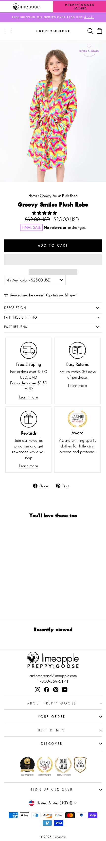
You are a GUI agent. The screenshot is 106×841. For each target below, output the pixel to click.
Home (33, 195)
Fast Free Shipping (20, 317)
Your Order (52, 717)
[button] (45, 213)
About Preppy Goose (51, 703)
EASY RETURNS (15, 327)
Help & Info (52, 730)
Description (15, 308)
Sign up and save (52, 790)
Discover (52, 744)
